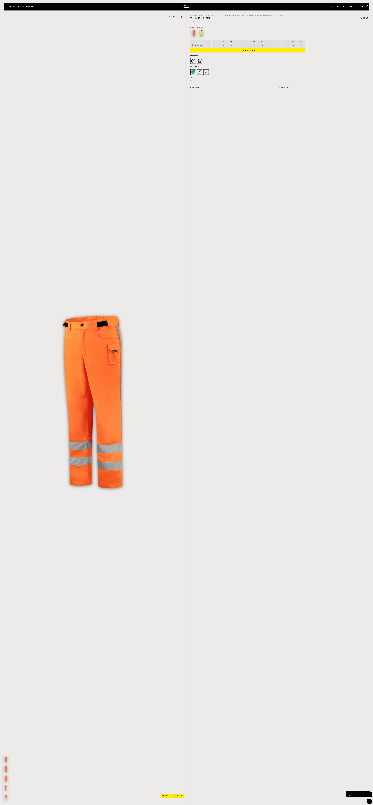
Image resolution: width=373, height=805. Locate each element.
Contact (352, 7)
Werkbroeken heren (248, 15)
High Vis (203, 15)
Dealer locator (335, 7)
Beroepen (29, 6)
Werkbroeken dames (237, 15)
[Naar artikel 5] (5, 797)
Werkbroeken (227, 15)
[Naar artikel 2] (5, 769)
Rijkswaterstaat (209, 15)
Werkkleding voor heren (276, 15)
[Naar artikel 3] (5, 778)
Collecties (20, 6)
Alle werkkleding (195, 15)
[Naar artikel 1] (5, 759)
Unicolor (220, 15)
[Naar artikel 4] (5, 788)
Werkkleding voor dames (262, 15)
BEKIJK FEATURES (195, 87)
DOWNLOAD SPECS (284, 87)
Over (345, 7)
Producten (10, 6)
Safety (216, 15)
